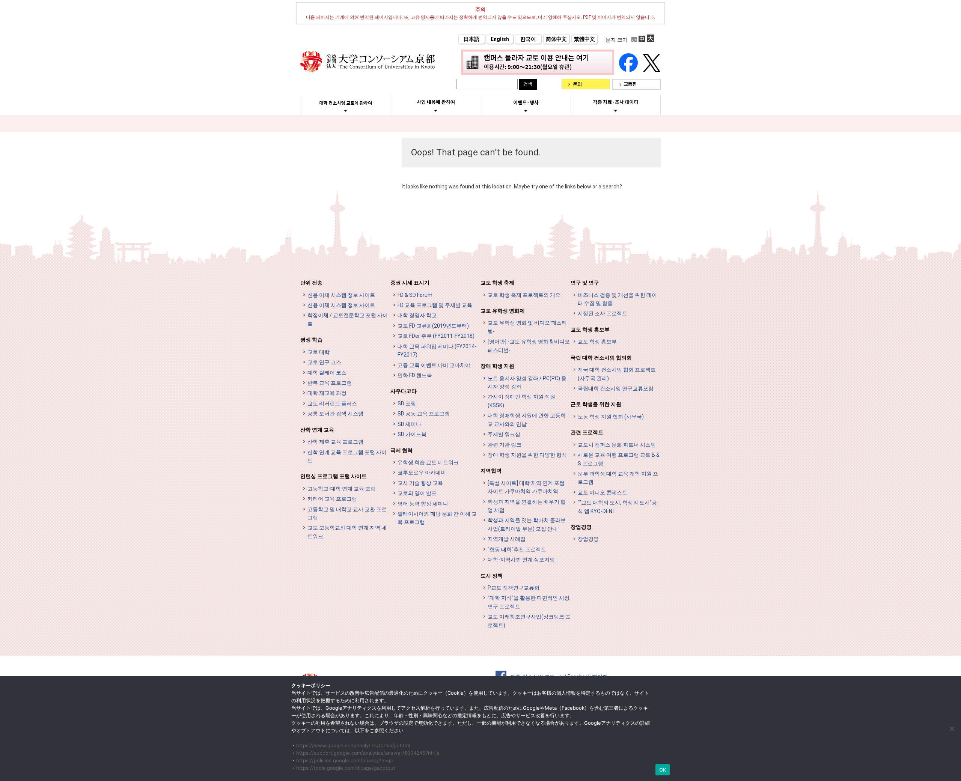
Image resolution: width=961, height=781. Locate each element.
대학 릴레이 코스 (326, 373)
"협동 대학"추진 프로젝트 (517, 549)
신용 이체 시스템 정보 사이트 (341, 295)
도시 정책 (491, 576)
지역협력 (491, 471)
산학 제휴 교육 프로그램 (335, 442)
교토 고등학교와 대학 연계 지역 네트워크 (347, 532)
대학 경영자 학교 (417, 315)
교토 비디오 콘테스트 (602, 492)
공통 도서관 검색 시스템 (335, 414)
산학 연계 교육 (317, 430)
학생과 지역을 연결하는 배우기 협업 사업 (527, 506)
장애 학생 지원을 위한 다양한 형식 (527, 455)
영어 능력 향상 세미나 (423, 504)
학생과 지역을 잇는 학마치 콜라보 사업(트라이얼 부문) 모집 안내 (527, 524)
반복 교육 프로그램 (329, 383)
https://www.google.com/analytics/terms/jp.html (353, 745)
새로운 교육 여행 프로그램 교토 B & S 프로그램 (619, 459)
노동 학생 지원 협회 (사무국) (611, 417)
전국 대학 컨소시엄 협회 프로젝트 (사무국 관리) (617, 374)
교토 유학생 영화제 (502, 311)
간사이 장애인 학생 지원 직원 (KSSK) (521, 401)
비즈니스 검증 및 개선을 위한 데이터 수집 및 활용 (617, 299)
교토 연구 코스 (324, 362)
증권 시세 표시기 (409, 283)
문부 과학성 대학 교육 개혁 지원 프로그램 (618, 478)
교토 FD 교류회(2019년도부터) (433, 326)
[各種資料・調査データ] (616, 110)
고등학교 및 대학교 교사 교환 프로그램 (347, 513)
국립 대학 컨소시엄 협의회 (601, 358)
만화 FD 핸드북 (415, 375)
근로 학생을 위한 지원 (596, 404)
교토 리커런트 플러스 (332, 403)
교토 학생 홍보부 (590, 330)
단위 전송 (311, 283)
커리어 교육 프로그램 (332, 499)
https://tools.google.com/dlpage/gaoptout (345, 768)
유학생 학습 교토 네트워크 (428, 462)
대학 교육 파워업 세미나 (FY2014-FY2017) (437, 350)
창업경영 (581, 527)
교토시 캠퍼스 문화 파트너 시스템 (617, 445)
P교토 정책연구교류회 (513, 588)
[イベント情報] (525, 111)
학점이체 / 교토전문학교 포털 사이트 (347, 319)
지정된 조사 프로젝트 (602, 313)
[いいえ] (951, 728)
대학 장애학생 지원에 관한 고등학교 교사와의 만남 (527, 419)
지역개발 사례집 (507, 539)
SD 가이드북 (412, 434)
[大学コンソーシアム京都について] (345, 111)
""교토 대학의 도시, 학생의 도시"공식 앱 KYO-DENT (617, 507)
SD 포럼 (407, 403)
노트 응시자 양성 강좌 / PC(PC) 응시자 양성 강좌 (527, 382)
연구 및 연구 (585, 283)
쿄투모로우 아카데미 (422, 473)
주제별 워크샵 (504, 434)
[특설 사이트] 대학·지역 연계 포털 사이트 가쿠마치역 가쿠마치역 (526, 487)
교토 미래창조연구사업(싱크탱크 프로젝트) (529, 621)
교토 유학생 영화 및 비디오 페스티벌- (527, 327)
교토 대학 (318, 352)
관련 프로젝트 (587, 432)
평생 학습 (311, 340)
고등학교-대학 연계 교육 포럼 (341, 489)
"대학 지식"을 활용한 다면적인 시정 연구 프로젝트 (528, 602)
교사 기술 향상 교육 (420, 483)
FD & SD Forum (415, 295)
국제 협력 (401, 450)
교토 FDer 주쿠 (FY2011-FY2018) (436, 336)
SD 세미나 (409, 424)
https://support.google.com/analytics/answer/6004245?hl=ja (367, 753)
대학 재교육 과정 (326, 393)
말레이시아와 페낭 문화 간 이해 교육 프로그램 (437, 518)
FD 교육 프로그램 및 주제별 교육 (435, 305)
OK (662, 770)
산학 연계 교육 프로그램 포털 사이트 (347, 456)
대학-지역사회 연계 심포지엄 (521, 560)
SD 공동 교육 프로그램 (424, 414)
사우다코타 (403, 391)
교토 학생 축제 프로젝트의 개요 (524, 295)
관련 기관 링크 (504, 445)
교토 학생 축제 (497, 283)
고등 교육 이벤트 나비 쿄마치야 (434, 365)
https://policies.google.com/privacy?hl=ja (344, 760)
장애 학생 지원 (497, 366)
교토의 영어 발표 (417, 493)
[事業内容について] (435, 110)
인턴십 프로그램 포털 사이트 (333, 476)
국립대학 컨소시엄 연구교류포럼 (616, 388)
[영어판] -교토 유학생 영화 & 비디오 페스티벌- (529, 346)
